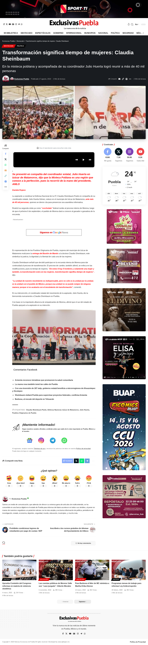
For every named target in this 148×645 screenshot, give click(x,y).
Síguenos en (46, 232)
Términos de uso (39, 448)
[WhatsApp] (21, 24)
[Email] (119, 79)
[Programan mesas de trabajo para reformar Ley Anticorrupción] (129, 570)
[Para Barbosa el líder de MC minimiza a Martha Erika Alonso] (92, 570)
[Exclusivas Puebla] (74, 24)
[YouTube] (9, 24)
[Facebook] (4, 24)
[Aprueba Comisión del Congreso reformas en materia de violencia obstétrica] (19, 570)
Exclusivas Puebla (21, 79)
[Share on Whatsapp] (5, 165)
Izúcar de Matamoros (70, 410)
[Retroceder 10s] (76, 159)
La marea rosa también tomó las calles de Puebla (36, 384)
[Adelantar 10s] (90, 159)
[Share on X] (5, 159)
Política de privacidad (83, 448)
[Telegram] (18, 24)
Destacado (8, 46)
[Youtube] (140, 155)
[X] (6, 24)
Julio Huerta (84, 410)
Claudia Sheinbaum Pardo (36, 410)
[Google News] (13, 24)
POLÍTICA (20, 46)
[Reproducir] (83, 160)
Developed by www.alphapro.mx (59, 642)
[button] (132, 24)
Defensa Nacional (54, 410)
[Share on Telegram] (87, 461)
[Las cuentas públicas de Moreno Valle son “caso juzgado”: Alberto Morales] (56, 570)
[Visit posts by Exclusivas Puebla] (5, 78)
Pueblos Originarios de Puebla (24, 413)
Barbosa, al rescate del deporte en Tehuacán (34, 399)
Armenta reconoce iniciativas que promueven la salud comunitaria (44, 380)
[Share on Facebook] (5, 153)
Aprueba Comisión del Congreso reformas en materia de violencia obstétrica (16, 586)
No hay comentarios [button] (84, 543)
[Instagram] (16, 24)
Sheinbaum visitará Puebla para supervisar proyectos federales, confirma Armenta (51, 395)
